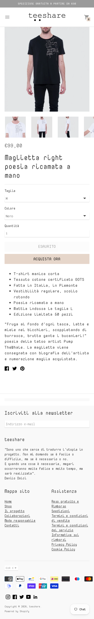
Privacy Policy (64, 544)
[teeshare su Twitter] (21, 596)
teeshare (34, 606)
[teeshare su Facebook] (15, 596)
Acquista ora (47, 258)
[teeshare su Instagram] (8, 596)
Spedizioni (61, 511)
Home (8, 501)
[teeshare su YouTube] (28, 596)
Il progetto (15, 511)
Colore (10, 208)
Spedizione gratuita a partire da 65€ (47, 3)
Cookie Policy (63, 549)
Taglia (10, 191)
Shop (8, 506)
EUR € (10, 568)
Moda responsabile (20, 520)
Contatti (12, 525)
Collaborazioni (17, 516)
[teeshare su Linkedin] (35, 596)
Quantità (12, 226)
